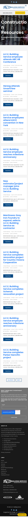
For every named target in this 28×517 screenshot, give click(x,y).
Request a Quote (20, 13)
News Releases (7, 65)
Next (18, 380)
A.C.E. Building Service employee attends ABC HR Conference (13, 58)
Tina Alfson (6, 67)
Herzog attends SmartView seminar (11, 88)
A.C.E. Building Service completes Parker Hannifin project (13, 353)
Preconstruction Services (10, 438)
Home (2, 460)
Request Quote (22, 514)
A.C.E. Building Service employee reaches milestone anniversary (13, 153)
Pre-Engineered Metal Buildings (12, 442)
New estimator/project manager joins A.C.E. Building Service (13, 186)
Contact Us (4, 471)
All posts (10, 380)
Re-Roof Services (8, 447)
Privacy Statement (5, 452)
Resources (3, 469)
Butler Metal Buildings (7, 467)
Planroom (3, 473)
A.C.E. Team (4, 462)
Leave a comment (13, 67)
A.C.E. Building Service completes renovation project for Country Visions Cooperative (13, 257)
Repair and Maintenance (10, 446)
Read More (8, 75)
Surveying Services (8, 449)
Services (3, 464)
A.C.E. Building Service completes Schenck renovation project (13, 290)
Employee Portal (5, 475)
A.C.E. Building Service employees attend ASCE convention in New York (13, 120)
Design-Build (7, 440)
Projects (3, 466)
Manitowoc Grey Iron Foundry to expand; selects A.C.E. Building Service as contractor (12, 222)
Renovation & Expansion (10, 444)
